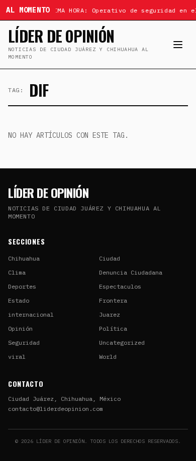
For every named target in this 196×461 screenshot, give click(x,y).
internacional (31, 314)
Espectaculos (120, 286)
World (108, 356)
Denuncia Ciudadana (130, 272)
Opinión (20, 328)
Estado (18, 300)
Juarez (109, 314)
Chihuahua (24, 258)
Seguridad (24, 342)
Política (113, 328)
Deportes (22, 286)
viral (17, 356)
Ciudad (109, 258)
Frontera (113, 300)
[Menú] (178, 45)
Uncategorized (122, 342)
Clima (17, 272)
